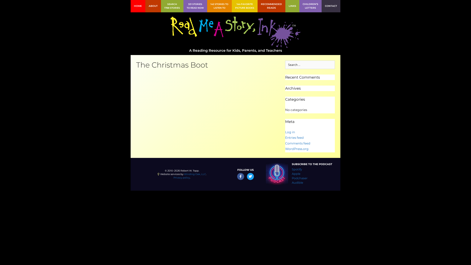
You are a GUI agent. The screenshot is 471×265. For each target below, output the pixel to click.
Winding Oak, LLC (195, 174)
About (153, 6)
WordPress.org (297, 149)
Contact (331, 6)
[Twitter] (250, 176)
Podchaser (299, 178)
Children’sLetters (310, 6)
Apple (296, 174)
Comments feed (297, 143)
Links (292, 6)
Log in (290, 132)
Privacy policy (181, 177)
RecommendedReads (271, 6)
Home (138, 6)
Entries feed (294, 137)
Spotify (297, 169)
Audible (297, 182)
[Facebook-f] (240, 176)
